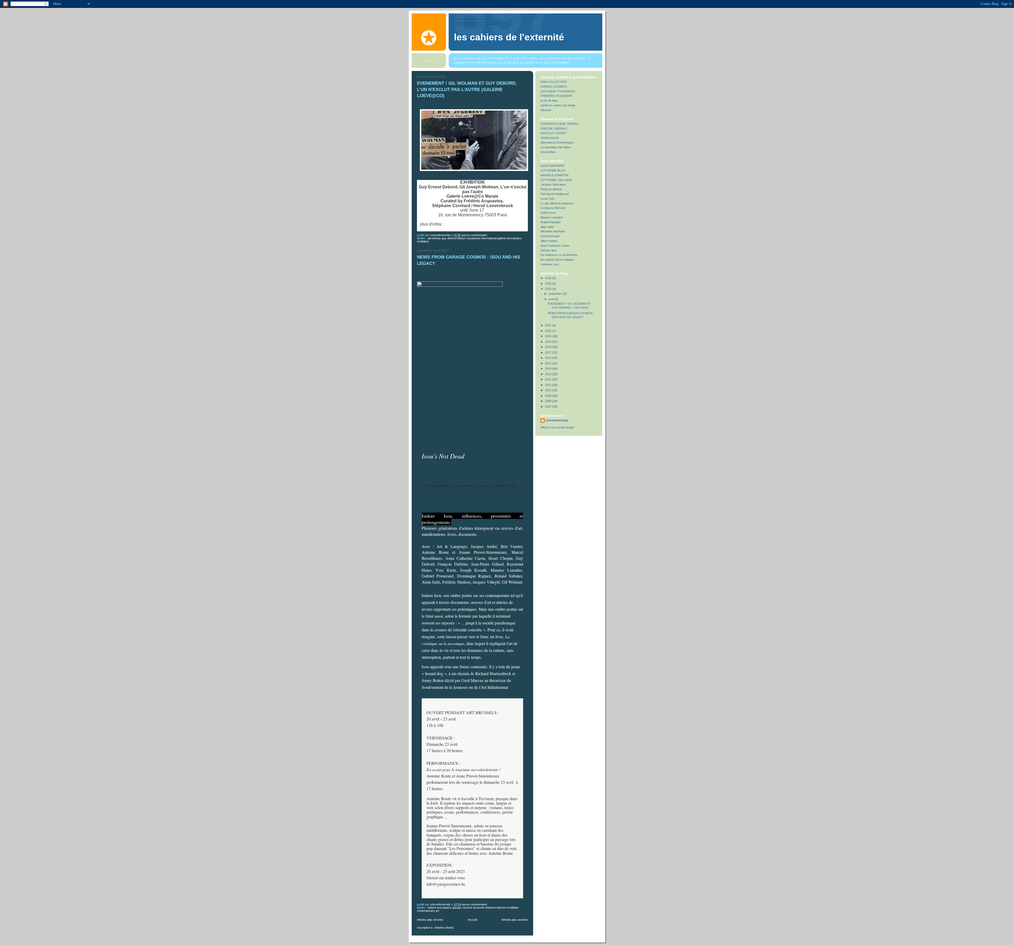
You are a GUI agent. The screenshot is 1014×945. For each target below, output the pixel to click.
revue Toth (547, 198)
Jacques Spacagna (553, 184)
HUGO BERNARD (552, 165)
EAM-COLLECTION (553, 81)
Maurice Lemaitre (552, 217)
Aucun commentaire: (475, 235)
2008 (548, 401)
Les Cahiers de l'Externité (509, 37)
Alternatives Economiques (557, 142)
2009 (548, 395)
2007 (548, 406)
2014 (548, 368)
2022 (548, 325)
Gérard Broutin (550, 236)
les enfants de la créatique (557, 259)
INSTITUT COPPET (553, 133)
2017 (548, 352)
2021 (548, 330)
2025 (548, 278)
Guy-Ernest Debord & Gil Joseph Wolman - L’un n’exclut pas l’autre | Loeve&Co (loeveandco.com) (473, 226)
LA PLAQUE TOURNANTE (558, 91)
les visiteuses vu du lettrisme (559, 254)
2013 (548, 374)
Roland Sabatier (551, 222)
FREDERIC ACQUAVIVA (556, 95)
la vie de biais (549, 100)
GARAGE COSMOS (554, 86)
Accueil (472, 919)
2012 (548, 379)
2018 (548, 347)
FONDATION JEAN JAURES (559, 123)
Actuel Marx (548, 152)
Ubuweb (546, 110)
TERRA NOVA (550, 138)
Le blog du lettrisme (553, 207)
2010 (548, 390)
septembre (555, 293)
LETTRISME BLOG (553, 170)
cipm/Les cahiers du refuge (558, 105)
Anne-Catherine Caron (555, 245)
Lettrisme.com (550, 264)
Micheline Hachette (553, 231)
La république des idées (556, 147)
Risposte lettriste (551, 189)
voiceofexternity (557, 420)
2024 (548, 283)
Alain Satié (547, 226)
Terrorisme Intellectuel (555, 193)
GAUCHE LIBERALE (554, 128)
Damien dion (548, 250)
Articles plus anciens (514, 919)
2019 (548, 341)
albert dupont (549, 240)
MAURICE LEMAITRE (555, 175)
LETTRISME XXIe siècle (556, 180)
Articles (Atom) (444, 927)
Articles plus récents (430, 919)
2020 (548, 336)
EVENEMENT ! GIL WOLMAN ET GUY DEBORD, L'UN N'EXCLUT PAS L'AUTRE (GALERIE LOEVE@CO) (467, 89)
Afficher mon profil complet (557, 427)
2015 (548, 363)
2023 (548, 288)
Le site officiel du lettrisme (557, 203)
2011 (548, 384)
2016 (548, 357)
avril (551, 299)
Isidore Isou (548, 212)
